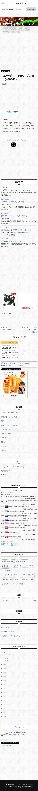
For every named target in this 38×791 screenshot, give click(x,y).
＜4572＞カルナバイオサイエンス (15, 190)
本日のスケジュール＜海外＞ (11, 412)
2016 (4, 697)
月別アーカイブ (19, 646)
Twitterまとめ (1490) (28, 579)
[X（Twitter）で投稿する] (13, 144)
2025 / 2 (7, 659)
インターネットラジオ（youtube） (13, 467)
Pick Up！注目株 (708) (10, 579)
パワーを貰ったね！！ (9, 631)
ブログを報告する (27, 787)
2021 (4, 677)
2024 (4, 665)
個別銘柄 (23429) (21, 561)
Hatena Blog (17, 787)
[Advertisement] (19, 98)
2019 (4, 685)
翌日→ (7, 492)
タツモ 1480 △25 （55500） (8, 328)
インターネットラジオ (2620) (23, 566)
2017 (4, 693)
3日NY (3, 442)
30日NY (4, 446)
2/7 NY (4, 438)
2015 (4, 701)
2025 (4, 652)
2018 (4, 689)
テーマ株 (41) (6, 570)
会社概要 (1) (6, 584)
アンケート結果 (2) (19, 584)
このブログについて (7, 746)
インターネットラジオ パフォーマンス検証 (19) (18, 575)
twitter (3, 475)
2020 (4, 681)
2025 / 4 (7, 654)
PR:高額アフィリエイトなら (9, 543)
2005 (4, 717)
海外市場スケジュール (9, 434)
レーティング (6, 627)
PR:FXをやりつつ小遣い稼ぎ (9, 545)
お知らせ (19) (6, 566)
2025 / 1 (7, 661)
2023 (4, 669)
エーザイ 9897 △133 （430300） (20, 77)
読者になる (31, 9)
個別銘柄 (4, 84)
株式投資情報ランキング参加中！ (12, 365)
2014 (4, 705)
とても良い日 (6, 429)
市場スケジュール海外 (9, 417)
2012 (4, 712)
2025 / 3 (7, 656)
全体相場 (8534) (7, 561)
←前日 (3, 492)
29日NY (4, 450)
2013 (4, 709)
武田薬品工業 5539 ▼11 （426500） (17, 230)
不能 (27, 125)
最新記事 (19, 407)
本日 (11, 492)
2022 (4, 673)
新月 (2, 421)
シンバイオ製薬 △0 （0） (12, 241)
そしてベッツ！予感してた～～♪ (12, 636)
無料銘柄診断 (5, 471)
